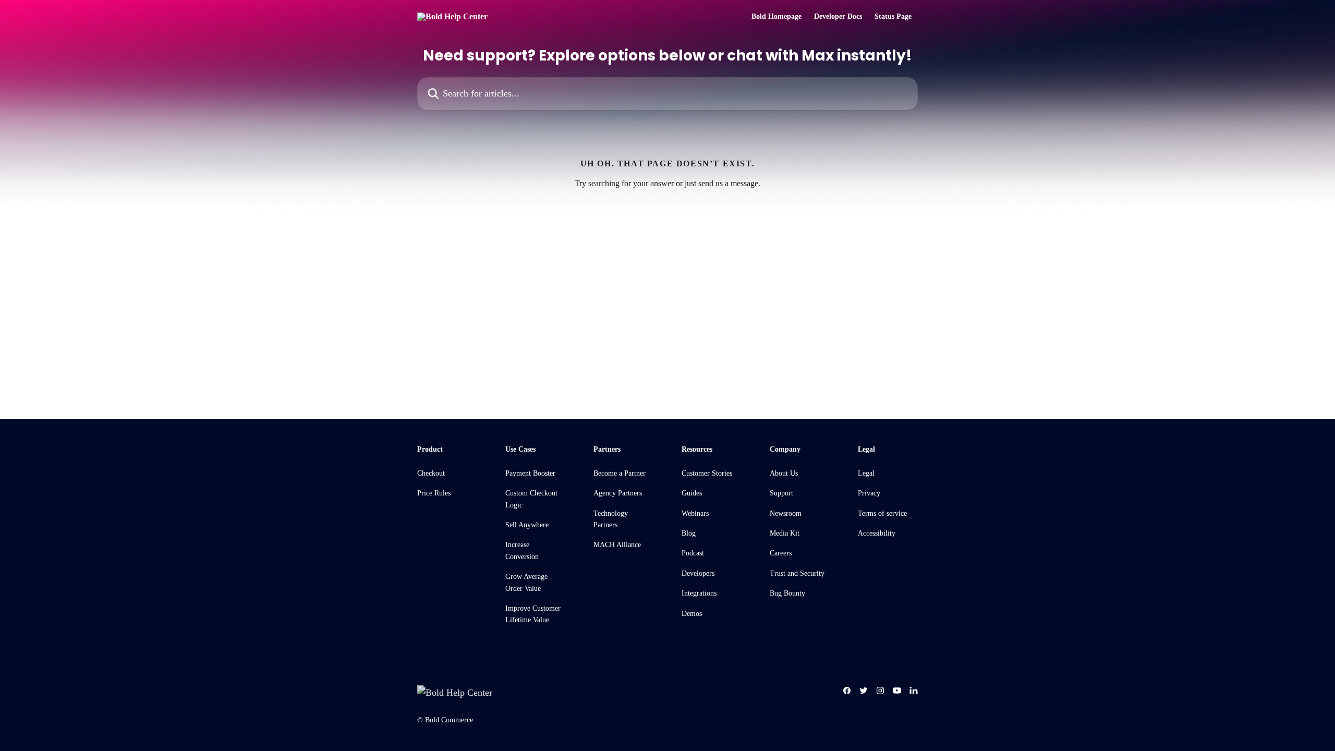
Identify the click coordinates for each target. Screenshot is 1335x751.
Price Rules (434, 493)
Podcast (693, 553)
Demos (692, 613)
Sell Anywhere (527, 525)
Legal (866, 473)
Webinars (695, 513)
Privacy (869, 493)
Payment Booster (530, 473)
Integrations (699, 593)
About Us (784, 473)
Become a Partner (619, 473)
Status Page (893, 16)
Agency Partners (617, 493)
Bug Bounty (787, 593)
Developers (698, 573)
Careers (781, 553)
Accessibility (876, 533)
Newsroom (786, 513)
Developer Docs (838, 16)
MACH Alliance (617, 545)
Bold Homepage (776, 16)
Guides (692, 493)
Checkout (431, 473)
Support (781, 493)
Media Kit (784, 533)
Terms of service (882, 513)
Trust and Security (797, 573)
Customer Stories (707, 473)
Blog (689, 533)
